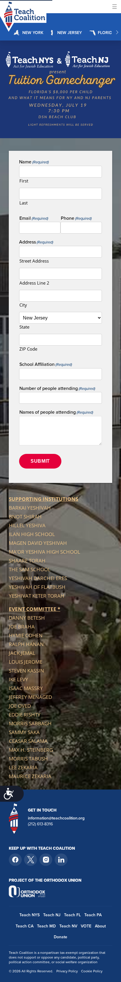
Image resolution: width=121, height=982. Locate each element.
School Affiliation (45, 364)
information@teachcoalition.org (56, 818)
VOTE (86, 926)
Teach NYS (29, 915)
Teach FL (72, 915)
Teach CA (24, 926)
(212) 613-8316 (40, 824)
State (24, 327)
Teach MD (46, 926)
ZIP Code (28, 349)
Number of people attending (57, 388)
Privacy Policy (67, 971)
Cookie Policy (91, 971)
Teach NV (68, 926)
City (23, 305)
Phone (76, 218)
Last (23, 203)
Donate (60, 937)
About (100, 926)
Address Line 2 (34, 283)
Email (33, 218)
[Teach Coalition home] (14, 818)
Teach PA (93, 915)
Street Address (34, 261)
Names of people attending (56, 412)
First (23, 181)
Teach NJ (51, 915)
